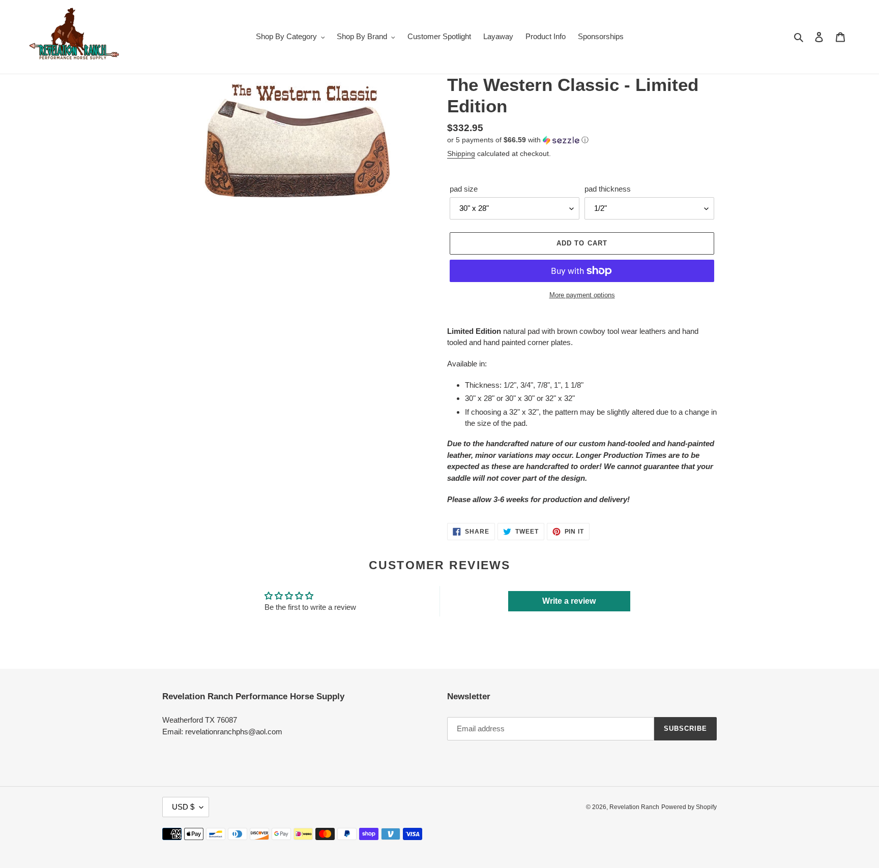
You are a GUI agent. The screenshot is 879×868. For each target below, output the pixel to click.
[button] (518, 140)
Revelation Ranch (634, 807)
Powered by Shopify (689, 807)
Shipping (461, 153)
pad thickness (607, 188)
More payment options (582, 295)
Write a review (569, 601)
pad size (464, 188)
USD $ (183, 806)
